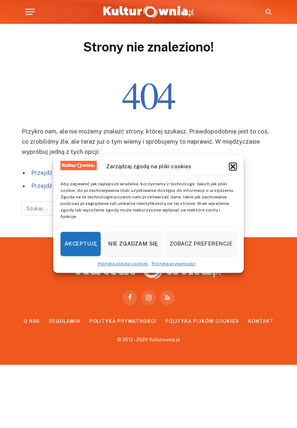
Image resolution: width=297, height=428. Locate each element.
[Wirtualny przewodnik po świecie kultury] (148, 12)
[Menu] (30, 12)
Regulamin (64, 321)
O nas (32, 321)
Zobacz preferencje (201, 243)
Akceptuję (80, 243)
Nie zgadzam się (133, 243)
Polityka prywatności (174, 263)
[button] (233, 166)
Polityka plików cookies (123, 263)
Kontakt (260, 321)
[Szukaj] (268, 12)
